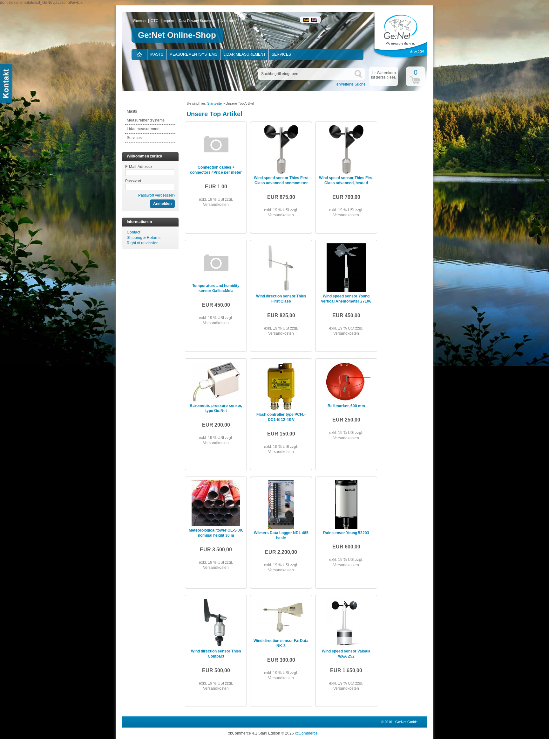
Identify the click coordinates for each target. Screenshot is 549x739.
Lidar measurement (244, 54)
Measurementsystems (193, 54)
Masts (156, 54)
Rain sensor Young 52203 (346, 533)
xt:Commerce (306, 733)
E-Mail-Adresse (138, 166)
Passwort (133, 181)
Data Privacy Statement (197, 21)
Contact (133, 232)
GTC (154, 21)
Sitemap (139, 21)
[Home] (139, 54)
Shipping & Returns (143, 237)
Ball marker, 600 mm (346, 406)
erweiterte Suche (351, 84)
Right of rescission (143, 243)
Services (281, 54)
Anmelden (228, 21)
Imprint (168, 21)
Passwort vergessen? (156, 195)
